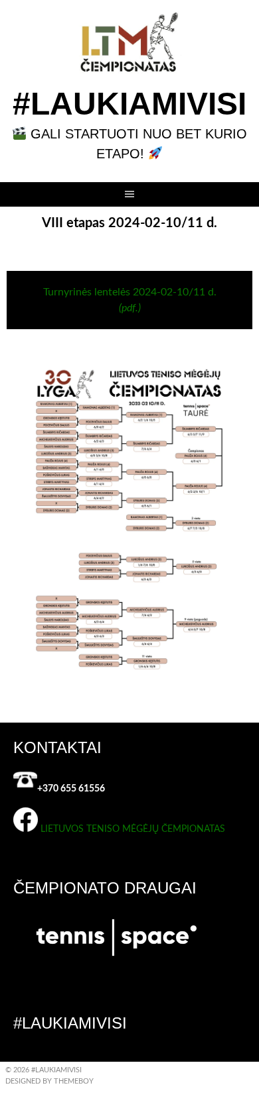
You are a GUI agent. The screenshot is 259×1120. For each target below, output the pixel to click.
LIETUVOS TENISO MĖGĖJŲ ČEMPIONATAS (133, 829)
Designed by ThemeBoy (49, 1081)
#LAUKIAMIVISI (129, 103)
